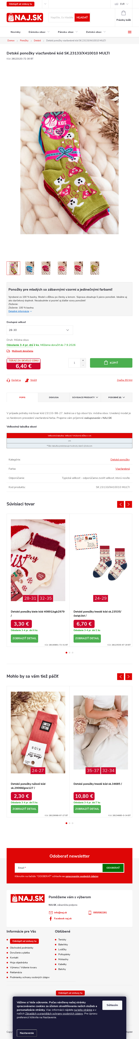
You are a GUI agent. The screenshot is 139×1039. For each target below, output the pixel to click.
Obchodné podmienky (21, 947)
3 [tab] (72, 652)
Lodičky (62, 949)
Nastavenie (27, 1033)
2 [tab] (69, 652)
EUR (122, 4)
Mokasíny (63, 959)
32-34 (108, 771)
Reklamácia (16, 972)
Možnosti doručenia (22, 351)
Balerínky (63, 944)
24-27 (38, 771)
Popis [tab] (22, 397)
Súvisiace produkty (83, 397)
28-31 (30, 598)
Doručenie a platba (20, 952)
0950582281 (100, 912)
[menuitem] (16, 32)
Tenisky (62, 939)
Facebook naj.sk (63, 918)
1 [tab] (66, 652)
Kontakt (14, 957)
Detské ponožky (120, 460)
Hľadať (82, 17)
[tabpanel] (38, 580)
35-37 (93, 771)
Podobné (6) (114, 397)
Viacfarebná (122, 469)
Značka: (124, 380)
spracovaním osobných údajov (81, 876)
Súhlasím (112, 1005)
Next (128, 504)
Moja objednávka (19, 962)
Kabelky (62, 964)
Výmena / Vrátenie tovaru (23, 967)
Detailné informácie (18, 311)
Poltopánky (64, 954)
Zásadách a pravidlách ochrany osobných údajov (54, 1014)
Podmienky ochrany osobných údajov (29, 977)
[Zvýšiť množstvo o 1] (83, 360)
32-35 (46, 598)
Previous (120, 504)
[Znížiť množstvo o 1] (83, 365)
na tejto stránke (83, 1010)
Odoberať (113, 867)
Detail (31, 638)
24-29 (101, 598)
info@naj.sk (60, 912)
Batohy (62, 969)
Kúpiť (114, 363)
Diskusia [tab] (54, 397)
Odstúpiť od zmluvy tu (20, 4)
